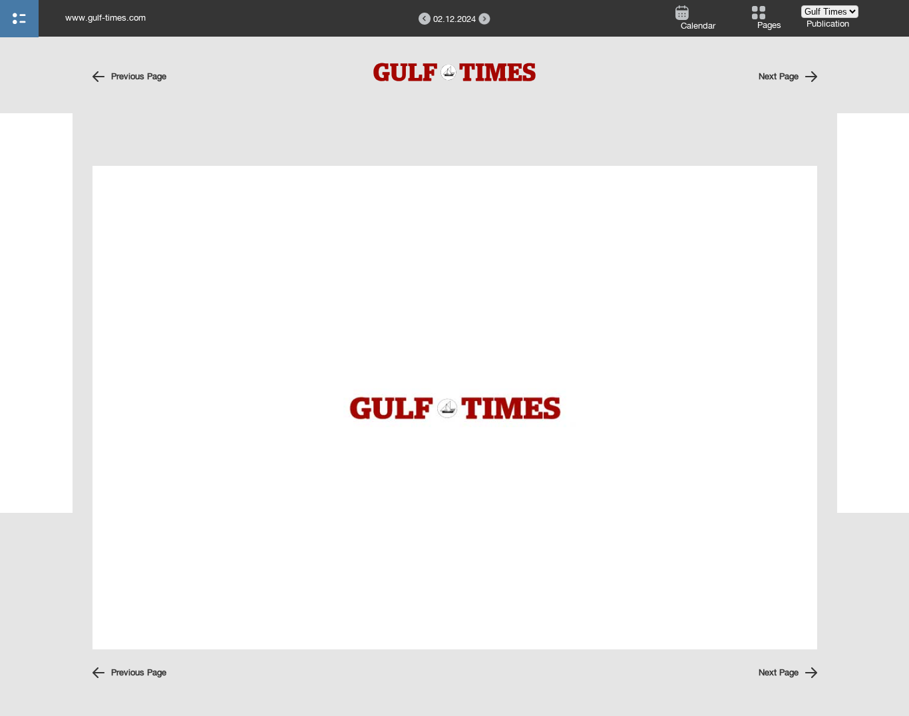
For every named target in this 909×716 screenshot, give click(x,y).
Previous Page (138, 76)
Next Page (779, 76)
